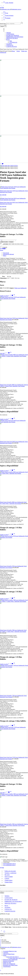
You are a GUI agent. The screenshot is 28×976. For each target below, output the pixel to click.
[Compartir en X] (0, 248)
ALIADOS (7, 907)
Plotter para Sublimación (20, 288)
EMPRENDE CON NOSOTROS (13, 901)
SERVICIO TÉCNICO (10, 903)
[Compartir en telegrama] (4, 248)
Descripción (6, 253)
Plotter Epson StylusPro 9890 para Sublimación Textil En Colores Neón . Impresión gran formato (13, 503)
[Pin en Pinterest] (3, 248)
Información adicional (8, 254)
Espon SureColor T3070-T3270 (17, 958)
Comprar (11, 241)
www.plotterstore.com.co (9, 865)
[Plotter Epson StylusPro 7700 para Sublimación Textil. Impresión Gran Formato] (14, 680)
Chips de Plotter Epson (8, 954)
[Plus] (0, 240)
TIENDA (7, 896)
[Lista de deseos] (1, 164)
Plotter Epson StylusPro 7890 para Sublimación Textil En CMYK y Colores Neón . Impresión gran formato (13, 631)
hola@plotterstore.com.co (9, 863)
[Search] (4, 20)
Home (13, 51)
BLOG (6, 905)
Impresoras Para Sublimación (10, 959)
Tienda (18, 51)
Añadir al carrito (4, 241)
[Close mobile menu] (0, 945)
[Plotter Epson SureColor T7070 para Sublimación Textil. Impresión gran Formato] (14, 742)
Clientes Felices (8, 880)
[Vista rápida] (14, 295)
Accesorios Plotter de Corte (10, 951)
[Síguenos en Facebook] (0, 8)
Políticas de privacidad (10, 871)
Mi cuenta (7, 874)
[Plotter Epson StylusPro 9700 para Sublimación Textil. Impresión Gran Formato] (14, 550)
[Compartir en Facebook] (1, 248)
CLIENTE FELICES (10, 911)
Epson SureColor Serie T (12, 956)
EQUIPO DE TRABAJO (11, 899)
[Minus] (16, 240)
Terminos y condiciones (10, 873)
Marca (4, 255)
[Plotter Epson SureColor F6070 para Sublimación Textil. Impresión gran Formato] (1, 197)
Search (2, 26)
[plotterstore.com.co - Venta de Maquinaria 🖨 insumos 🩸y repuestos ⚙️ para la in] (10, 9)
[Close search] (1, 938)
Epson (1, 250)
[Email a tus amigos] (5, 248)
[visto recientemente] (4, 932)
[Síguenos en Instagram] (2, 8)
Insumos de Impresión (8, 961)
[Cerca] (0, 943)
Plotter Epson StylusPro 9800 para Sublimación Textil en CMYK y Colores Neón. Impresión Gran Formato (14, 385)
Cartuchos (5, 952)
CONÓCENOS (9, 897)
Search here (3, 23)
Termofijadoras (6, 966)
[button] (15, 30)
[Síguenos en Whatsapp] (3, 8)
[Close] (0, 940)
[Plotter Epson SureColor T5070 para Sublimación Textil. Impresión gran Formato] (1, 185)
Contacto (7, 878)
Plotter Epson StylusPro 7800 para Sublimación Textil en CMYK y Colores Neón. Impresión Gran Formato (14, 824)
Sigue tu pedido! (9, 876)
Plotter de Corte (7, 962)
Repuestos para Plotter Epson (10, 965)
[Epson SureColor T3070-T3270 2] (9, 165)
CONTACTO (8, 909)
